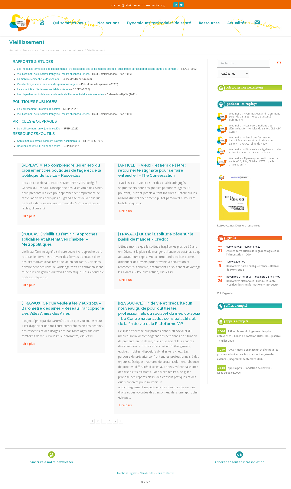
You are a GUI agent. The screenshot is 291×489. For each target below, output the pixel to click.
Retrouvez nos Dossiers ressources (238, 225)
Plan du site (146, 473)
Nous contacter (165, 473)
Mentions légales (127, 473)
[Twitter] (181, 4)
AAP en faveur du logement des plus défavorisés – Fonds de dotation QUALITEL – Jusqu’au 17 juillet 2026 (249, 335)
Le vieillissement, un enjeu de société (39, 108)
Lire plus (29, 216)
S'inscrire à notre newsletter (51, 462)
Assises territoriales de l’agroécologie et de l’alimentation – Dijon (252, 252)
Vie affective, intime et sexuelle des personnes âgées (47, 84)
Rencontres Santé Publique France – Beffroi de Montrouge (252, 267)
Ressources (30, 50)
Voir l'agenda (225, 293)
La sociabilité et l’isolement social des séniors (43, 89)
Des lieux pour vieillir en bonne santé (38, 146)
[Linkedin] (175, 4)
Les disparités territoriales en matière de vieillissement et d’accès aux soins (60, 94)
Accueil (13, 50)
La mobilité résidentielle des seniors (38, 79)
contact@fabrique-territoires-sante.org (137, 5)
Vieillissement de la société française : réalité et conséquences (53, 74)
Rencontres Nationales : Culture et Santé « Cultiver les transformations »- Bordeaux (252, 282)
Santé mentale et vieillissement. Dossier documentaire (48, 140)
